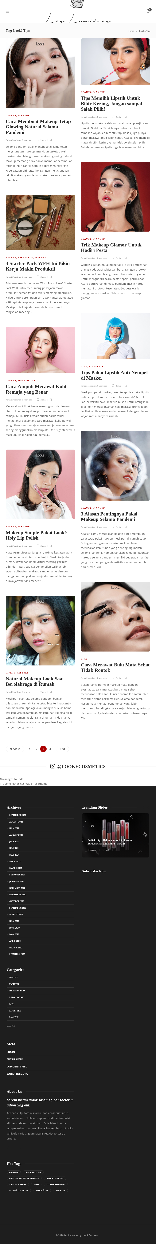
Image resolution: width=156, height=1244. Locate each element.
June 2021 (14, 848)
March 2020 (15, 947)
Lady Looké (16, 997)
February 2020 (17, 954)
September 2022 (17, 815)
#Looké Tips (42, 1190)
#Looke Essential (55, 1184)
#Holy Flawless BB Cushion (24, 1178)
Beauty (11, 115)
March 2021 (15, 867)
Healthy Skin (28, 380)
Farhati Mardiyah (13, 140)
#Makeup (60, 1190)
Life (84, 366)
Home (131, 30)
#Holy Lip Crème (55, 1178)
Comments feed (17, 1066)
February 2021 (17, 874)
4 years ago (93, 850)
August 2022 (16, 821)
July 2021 (14, 841)
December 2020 (17, 888)
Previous (15, 749)
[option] (115, 835)
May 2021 (14, 854)
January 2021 (16, 881)
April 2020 (15, 940)
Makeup (24, 115)
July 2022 (14, 828)
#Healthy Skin (33, 1172)
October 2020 (16, 901)
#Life (36, 1184)
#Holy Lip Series (17, 1184)
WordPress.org (17, 1073)
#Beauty (13, 1172)
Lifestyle (25, 257)
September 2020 (17, 907)
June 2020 (14, 927)
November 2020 (17, 894)
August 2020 (16, 914)
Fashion (14, 984)
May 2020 (14, 934)
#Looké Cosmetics (18, 1190)
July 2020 (14, 921)
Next (62, 749)
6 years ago (27, 140)
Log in (11, 1052)
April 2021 (15, 861)
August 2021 (16, 834)
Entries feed (15, 1059)
